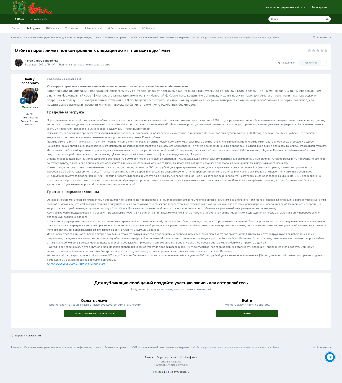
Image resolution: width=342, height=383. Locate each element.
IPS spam (158, 371)
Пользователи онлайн (123, 28)
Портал (16, 28)
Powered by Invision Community (171, 365)
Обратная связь (167, 357)
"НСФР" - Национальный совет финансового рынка (78, 64)
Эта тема (313, 19)
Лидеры (150, 28)
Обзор (20, 18)
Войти (247, 313)
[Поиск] (327, 19)
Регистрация (319, 7)
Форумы (34, 28)
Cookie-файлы (188, 357)
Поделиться (287, 62)
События (72, 28)
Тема (148, 357)
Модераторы (94, 28)
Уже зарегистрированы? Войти (284, 7)
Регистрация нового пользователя (95, 313)
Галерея (54, 28)
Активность (40, 18)
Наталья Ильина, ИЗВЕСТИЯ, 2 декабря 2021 (76, 264)
